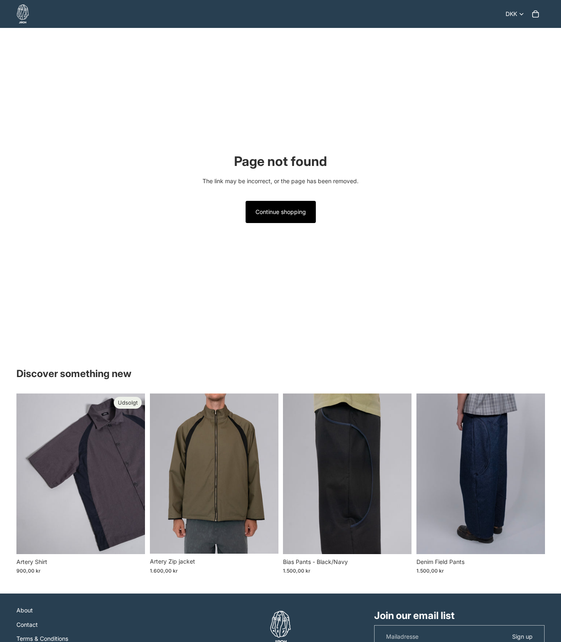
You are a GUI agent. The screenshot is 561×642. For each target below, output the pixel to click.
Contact (27, 624)
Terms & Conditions (42, 638)
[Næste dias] (132, 474)
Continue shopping (280, 211)
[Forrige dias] (28, 474)
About (24, 610)
